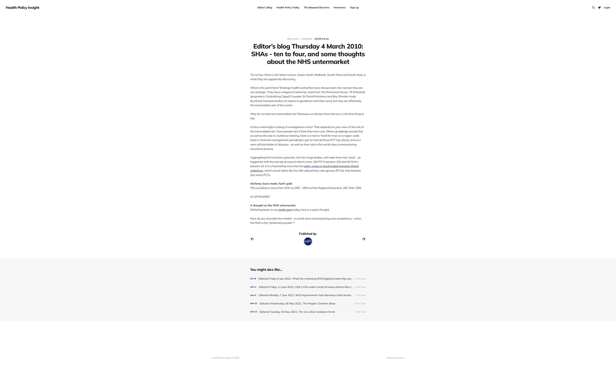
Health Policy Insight (22, 7)
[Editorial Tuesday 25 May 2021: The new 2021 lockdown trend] (308, 312)
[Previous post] (252, 238)
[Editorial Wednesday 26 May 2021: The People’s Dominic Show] (308, 303)
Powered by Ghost (395, 357)
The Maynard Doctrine (316, 7)
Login (607, 7)
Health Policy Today (288, 7)
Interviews (340, 7)
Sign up (354, 7)
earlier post (285, 209)
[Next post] (364, 238)
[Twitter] (599, 7)
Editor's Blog (264, 7)
